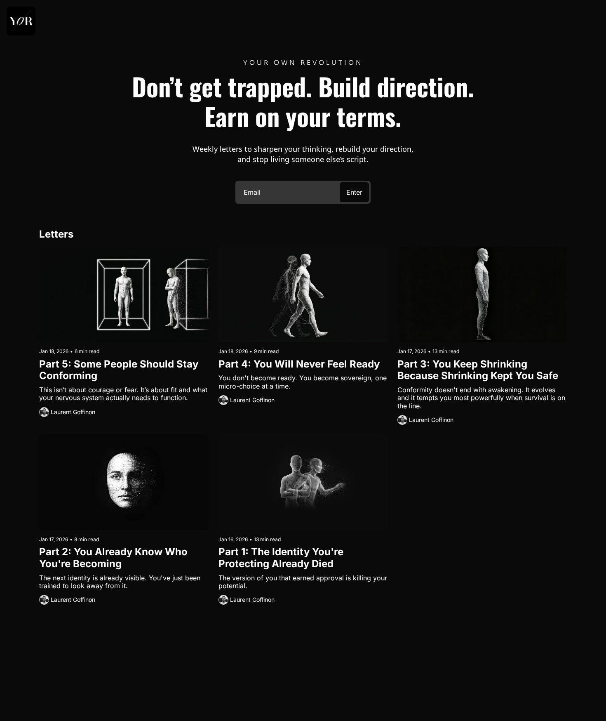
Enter (354, 192)
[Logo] (21, 21)
